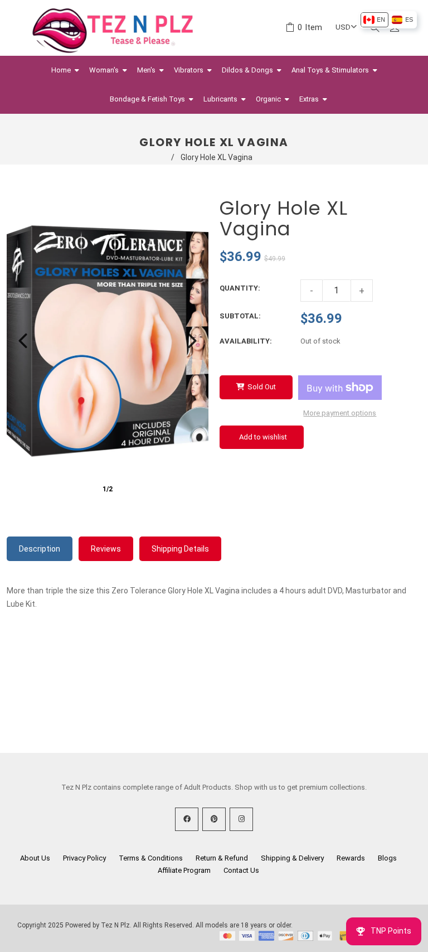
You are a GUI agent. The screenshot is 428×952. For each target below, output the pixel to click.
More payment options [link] (339, 413)
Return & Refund (222, 858)
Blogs (387, 858)
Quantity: (240, 288)
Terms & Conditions (151, 858)
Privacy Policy (84, 858)
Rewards (351, 858)
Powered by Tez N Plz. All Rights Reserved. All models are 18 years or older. (179, 925)
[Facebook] (186, 819)
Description (39, 548)
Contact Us (241, 870)
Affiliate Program (184, 870)
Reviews (106, 548)
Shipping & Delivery (292, 858)
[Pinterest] (214, 819)
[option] (374, 19)
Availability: (246, 341)
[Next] (192, 340)
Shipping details (180, 548)
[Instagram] (241, 819)
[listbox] (388, 19)
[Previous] (23, 340)
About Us (35, 858)
